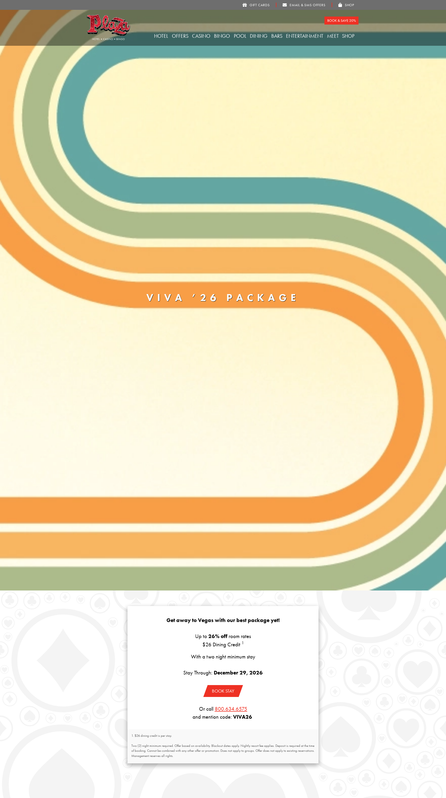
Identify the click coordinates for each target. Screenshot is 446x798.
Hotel (161, 36)
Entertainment (305, 36)
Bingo (222, 36)
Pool (241, 36)
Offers (181, 36)
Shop (349, 36)
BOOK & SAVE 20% (341, 20)
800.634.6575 (231, 708)
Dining (259, 36)
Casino (202, 36)
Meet (333, 36)
